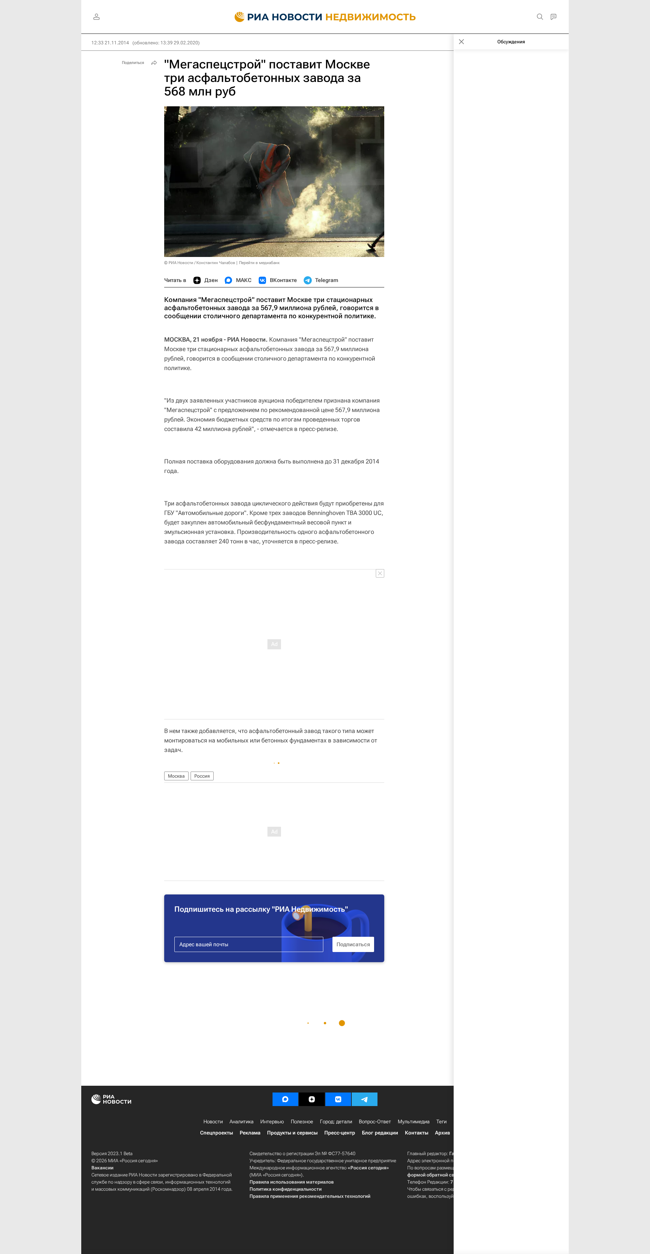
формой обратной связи (434, 1174)
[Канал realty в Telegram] (364, 1099)
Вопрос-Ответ (375, 1122)
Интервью (272, 1122)
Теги (441, 1122)
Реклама (250, 1133)
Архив (442, 1133)
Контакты (416, 1133)
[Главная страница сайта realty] (325, 17)
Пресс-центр (339, 1133)
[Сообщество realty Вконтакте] (338, 1099)
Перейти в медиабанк (259, 262)
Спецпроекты (216, 1133)
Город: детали (336, 1122)
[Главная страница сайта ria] (274, 17)
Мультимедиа (414, 1122)
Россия (202, 776)
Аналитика (242, 1122)
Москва (176, 776)
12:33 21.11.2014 (110, 42)
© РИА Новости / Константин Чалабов (199, 262)
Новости (213, 1122)
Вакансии (102, 1167)
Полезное (302, 1122)
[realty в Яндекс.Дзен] (312, 1099)
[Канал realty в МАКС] (285, 1099)
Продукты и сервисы (292, 1133)
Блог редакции (380, 1133)
